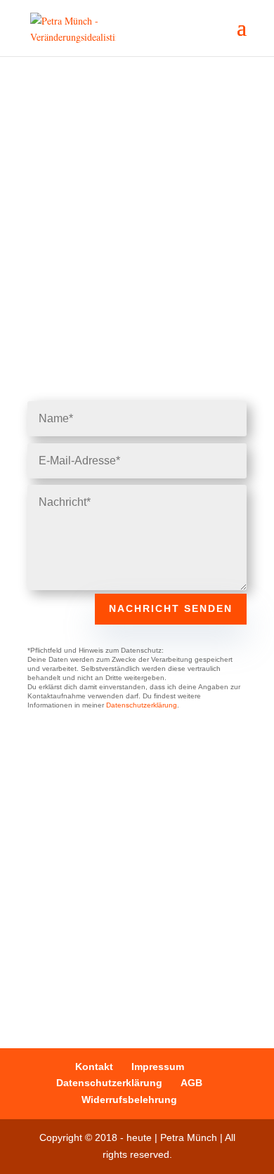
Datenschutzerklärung (141, 705)
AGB (191, 1082)
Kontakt (94, 1066)
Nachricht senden (171, 608)
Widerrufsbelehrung (129, 1099)
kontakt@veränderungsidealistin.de (153, 935)
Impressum (157, 1066)
